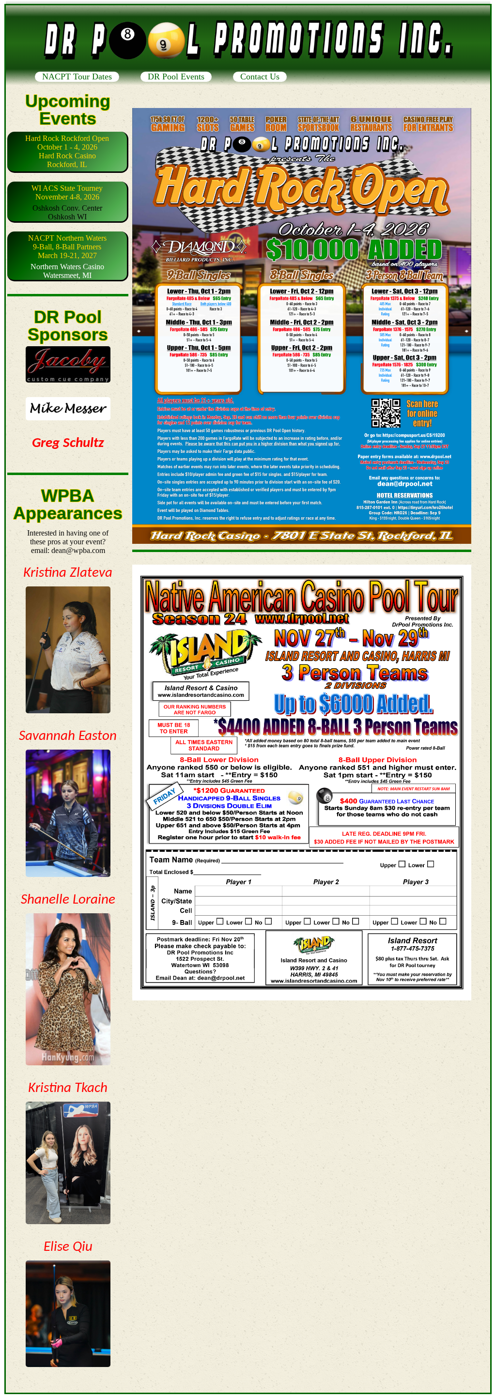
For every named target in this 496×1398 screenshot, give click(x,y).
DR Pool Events (176, 76)
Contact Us (259, 76)
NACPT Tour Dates (77, 76)
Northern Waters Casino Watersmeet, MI (67, 256)
